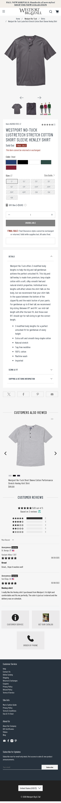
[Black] (22, 162)
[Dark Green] (46, 162)
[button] (47, 124)
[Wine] (11, 167)
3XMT (11, 192)
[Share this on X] (9, 394)
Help (4, 668)
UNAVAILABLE (30, 223)
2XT (36, 181)
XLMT (36, 187)
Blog (4, 735)
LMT (24, 187)
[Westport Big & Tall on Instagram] (11, 741)
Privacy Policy (7, 686)
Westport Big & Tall (33, 796)
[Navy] (11, 162)
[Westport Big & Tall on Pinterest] (15, 741)
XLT (24, 181)
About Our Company (9, 726)
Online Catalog (8, 674)
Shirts (43, 19)
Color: (10, 156)
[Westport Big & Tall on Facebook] (8, 741)
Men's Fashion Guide (10, 705)
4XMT (24, 192)
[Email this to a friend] (52, 394)
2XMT (49, 187)
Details (12, 256)
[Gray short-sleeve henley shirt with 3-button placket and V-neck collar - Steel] (30, 60)
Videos (5, 732)
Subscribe (49, 767)
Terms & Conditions (9, 711)
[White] (34, 162)
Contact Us (6, 671)
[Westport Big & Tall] (30, 11)
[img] (9, 558)
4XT (11, 187)
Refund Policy (7, 689)
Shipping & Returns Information (22, 378)
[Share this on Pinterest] (38, 394)
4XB (11, 197)
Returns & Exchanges (10, 680)
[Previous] (21, 98)
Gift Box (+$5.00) (16, 205)
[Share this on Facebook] (23, 394)
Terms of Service (8, 692)
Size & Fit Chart (8, 713)
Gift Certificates (8, 729)
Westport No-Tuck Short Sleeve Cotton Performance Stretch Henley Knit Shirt (30, 482)
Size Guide (48, 175)
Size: (29, 175)
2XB (36, 192)
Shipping (6, 677)
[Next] (39, 98)
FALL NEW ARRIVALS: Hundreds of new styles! (30, 3)
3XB (49, 192)
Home (18, 19)
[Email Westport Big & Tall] (4, 741)
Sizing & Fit (13, 369)
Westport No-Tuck (30, 19)
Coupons (6, 683)
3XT (49, 181)
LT (11, 181)
